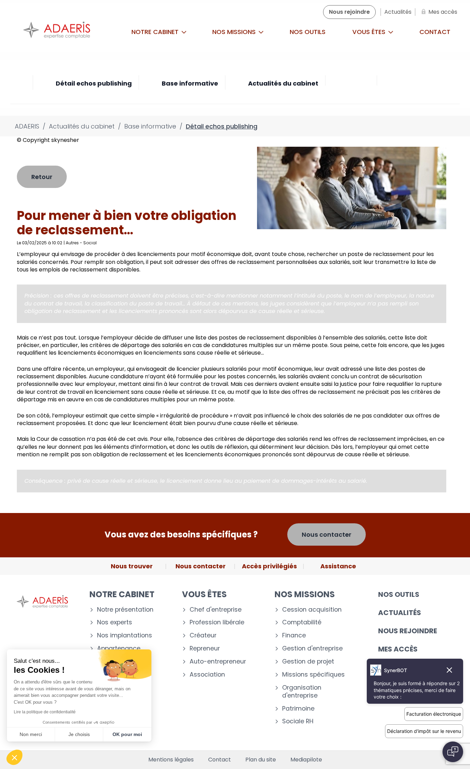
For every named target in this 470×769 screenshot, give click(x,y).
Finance (294, 635)
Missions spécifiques (313, 675)
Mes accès (398, 649)
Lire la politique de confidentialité (45, 712)
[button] (14, 757)
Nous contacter (326, 534)
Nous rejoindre (407, 631)
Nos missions (234, 31)
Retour (41, 176)
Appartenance (118, 649)
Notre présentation (125, 610)
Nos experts (114, 622)
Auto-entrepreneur (218, 662)
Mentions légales (171, 760)
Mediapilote (306, 760)
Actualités (399, 612)
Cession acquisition (312, 610)
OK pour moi (127, 734)
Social (90, 243)
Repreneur (205, 649)
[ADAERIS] (56, 32)
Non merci (31, 734)
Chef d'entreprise (216, 610)
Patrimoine (298, 709)
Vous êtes (369, 31)
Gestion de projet (308, 662)
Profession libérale (217, 622)
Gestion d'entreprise (312, 649)
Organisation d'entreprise (301, 692)
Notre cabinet (155, 31)
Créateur (203, 635)
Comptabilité (301, 622)
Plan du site (260, 760)
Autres (72, 243)
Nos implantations (124, 635)
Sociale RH (297, 721)
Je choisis (79, 734)
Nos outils (307, 31)
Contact (219, 760)
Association (207, 675)
